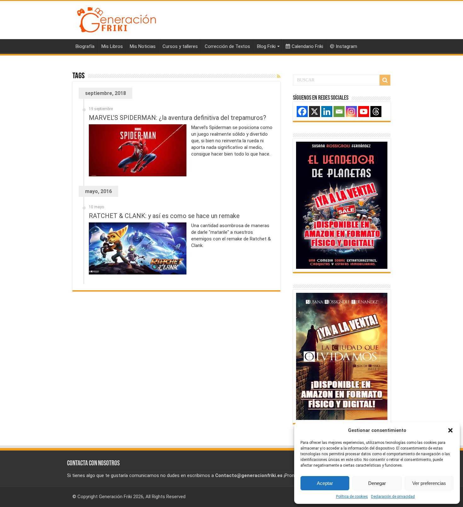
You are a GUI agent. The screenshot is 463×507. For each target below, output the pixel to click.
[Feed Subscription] (278, 76)
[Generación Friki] (116, 19)
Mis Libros (112, 46)
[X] (314, 111)
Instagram (346, 46)
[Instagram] (351, 111)
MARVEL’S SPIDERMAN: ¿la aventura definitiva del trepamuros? (177, 117)
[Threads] (375, 111)
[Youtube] (363, 111)
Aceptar (325, 483)
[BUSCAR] (385, 80)
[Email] (339, 111)
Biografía (85, 46)
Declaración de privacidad (393, 496)
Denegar (377, 483)
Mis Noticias (143, 46)
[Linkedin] (326, 111)
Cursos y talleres (180, 46)
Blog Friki (266, 46)
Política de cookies (352, 496)
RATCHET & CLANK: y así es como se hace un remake (164, 216)
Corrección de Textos (227, 46)
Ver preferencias (429, 483)
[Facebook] (302, 111)
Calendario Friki (307, 46)
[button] (450, 430)
